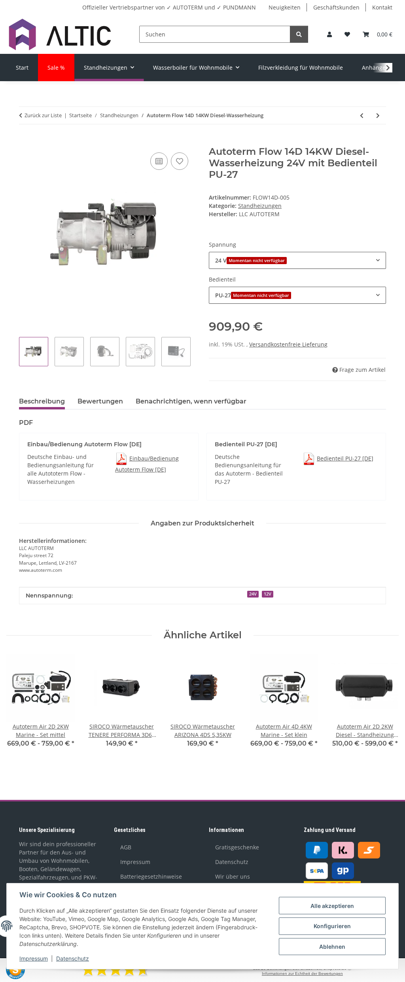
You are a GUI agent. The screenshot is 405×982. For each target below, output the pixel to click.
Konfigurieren (332, 926)
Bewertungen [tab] (100, 401)
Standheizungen (260, 205)
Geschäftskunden (336, 7)
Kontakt (382, 7)
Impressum (33, 958)
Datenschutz (72, 958)
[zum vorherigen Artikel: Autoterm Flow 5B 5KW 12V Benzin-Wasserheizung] (362, 115)
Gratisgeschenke (237, 847)
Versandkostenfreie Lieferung (288, 344)
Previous (19, 711)
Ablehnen (332, 946)
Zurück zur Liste (43, 115)
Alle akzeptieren (332, 905)
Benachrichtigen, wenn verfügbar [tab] (191, 401)
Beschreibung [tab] (42, 401)
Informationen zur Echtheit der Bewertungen (302, 973)
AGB (125, 847)
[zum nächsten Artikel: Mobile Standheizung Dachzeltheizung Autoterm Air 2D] (378, 115)
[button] (329, 34)
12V (267, 594)
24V (253, 594)
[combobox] (297, 260)
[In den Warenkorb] (25, 141)
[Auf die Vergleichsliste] (159, 161)
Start (22, 67)
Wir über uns (232, 876)
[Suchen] (299, 34)
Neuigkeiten (285, 7)
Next (385, 711)
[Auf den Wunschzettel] (179, 161)
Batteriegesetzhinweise (151, 876)
